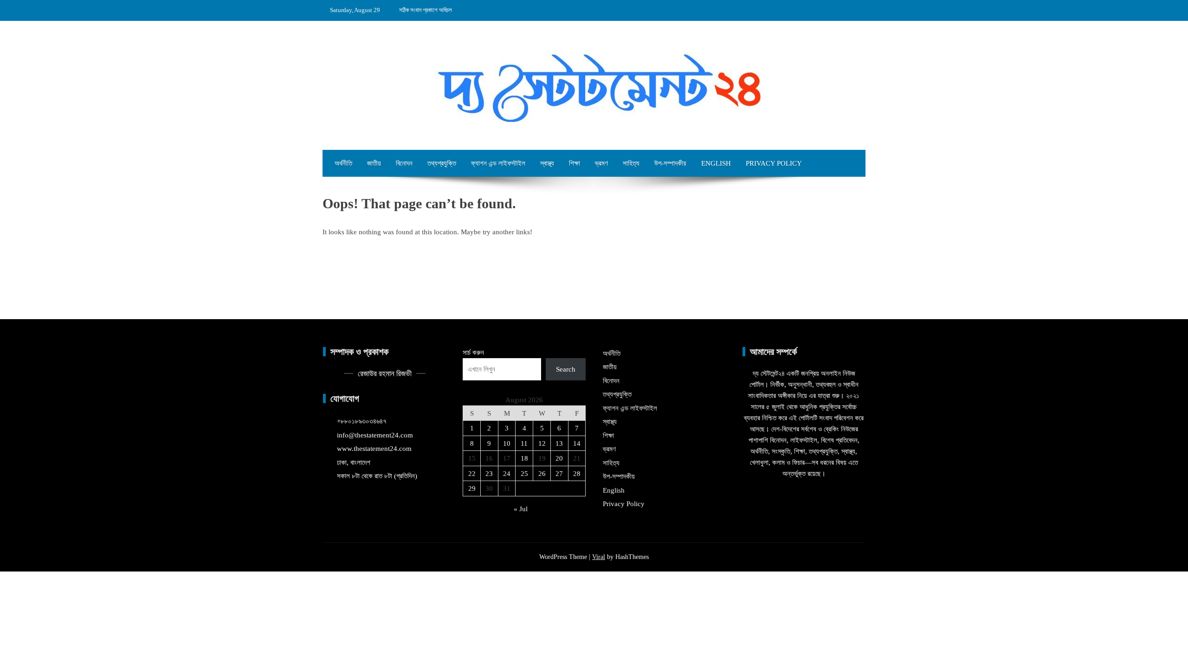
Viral (598, 556)
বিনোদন (404, 163)
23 (489, 473)
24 (506, 473)
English (716, 163)
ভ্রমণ (601, 163)
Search (565, 369)
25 (524, 473)
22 (472, 473)
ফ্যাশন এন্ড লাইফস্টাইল (498, 163)
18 (524, 458)
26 (542, 473)
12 (542, 443)
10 (506, 443)
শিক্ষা (574, 163)
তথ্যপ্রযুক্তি (441, 163)
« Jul (521, 509)
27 (559, 473)
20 (559, 458)
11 (524, 443)
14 (577, 443)
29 (472, 488)
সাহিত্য (631, 163)
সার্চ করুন (473, 352)
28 (577, 473)
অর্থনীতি (343, 163)
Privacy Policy (774, 163)
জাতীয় (374, 163)
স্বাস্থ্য (547, 163)
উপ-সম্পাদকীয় (670, 163)
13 (559, 443)
